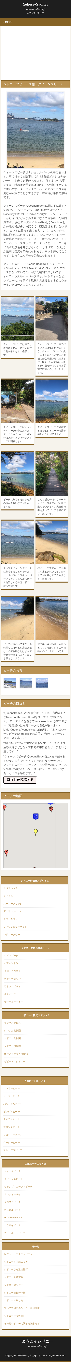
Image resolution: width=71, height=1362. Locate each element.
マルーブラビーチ (12, 1150)
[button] (36, 816)
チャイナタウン (12, 978)
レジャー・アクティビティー (19, 1254)
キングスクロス (12, 1023)
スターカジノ (10, 919)
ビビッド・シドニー (14, 1061)
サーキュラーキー (13, 1002)
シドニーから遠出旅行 (16, 1269)
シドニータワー (11, 934)
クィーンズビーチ (13, 1179)
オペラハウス (10, 888)
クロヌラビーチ (12, 1202)
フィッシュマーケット (15, 926)
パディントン (11, 963)
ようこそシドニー (37, 1343)
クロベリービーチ (12, 1134)
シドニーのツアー (13, 1285)
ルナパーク (10, 994)
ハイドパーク (11, 955)
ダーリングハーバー (14, 911)
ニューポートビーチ (14, 1233)
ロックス (8, 896)
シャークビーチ (12, 1171)
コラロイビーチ (12, 1225)
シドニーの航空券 (13, 1277)
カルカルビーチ (12, 1209)
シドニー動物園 (12, 1038)
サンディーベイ (12, 1194)
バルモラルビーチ (12, 1104)
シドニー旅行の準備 (14, 1292)
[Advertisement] (35, 53)
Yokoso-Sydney (35, 6)
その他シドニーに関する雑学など (22, 1323)
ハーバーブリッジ (12, 903)
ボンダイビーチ (11, 1111)
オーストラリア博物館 (16, 1053)
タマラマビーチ (11, 1119)
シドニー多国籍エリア (16, 1261)
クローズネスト (12, 971)
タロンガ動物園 (12, 1030)
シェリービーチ (11, 1096)
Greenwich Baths (13, 1217)
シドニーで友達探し (14, 1315)
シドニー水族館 (12, 1046)
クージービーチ (11, 1142)
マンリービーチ (11, 1088)
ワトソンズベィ (12, 986)
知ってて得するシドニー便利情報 (22, 1308)
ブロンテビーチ (11, 1127)
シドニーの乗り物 (13, 1300)
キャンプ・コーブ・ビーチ (18, 1186)
